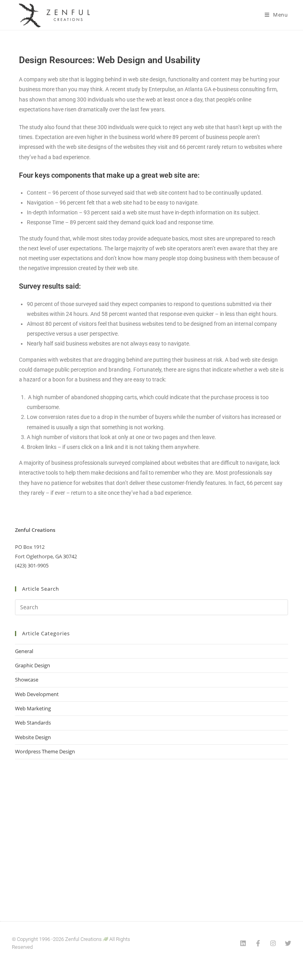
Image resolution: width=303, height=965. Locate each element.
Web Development (37, 694)
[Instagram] (273, 943)
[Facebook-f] (258, 943)
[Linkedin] (243, 943)
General (24, 651)
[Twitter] (288, 943)
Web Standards (33, 722)
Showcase (26, 679)
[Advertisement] (151, 830)
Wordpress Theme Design (45, 751)
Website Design (33, 737)
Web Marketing (33, 708)
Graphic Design (32, 665)
